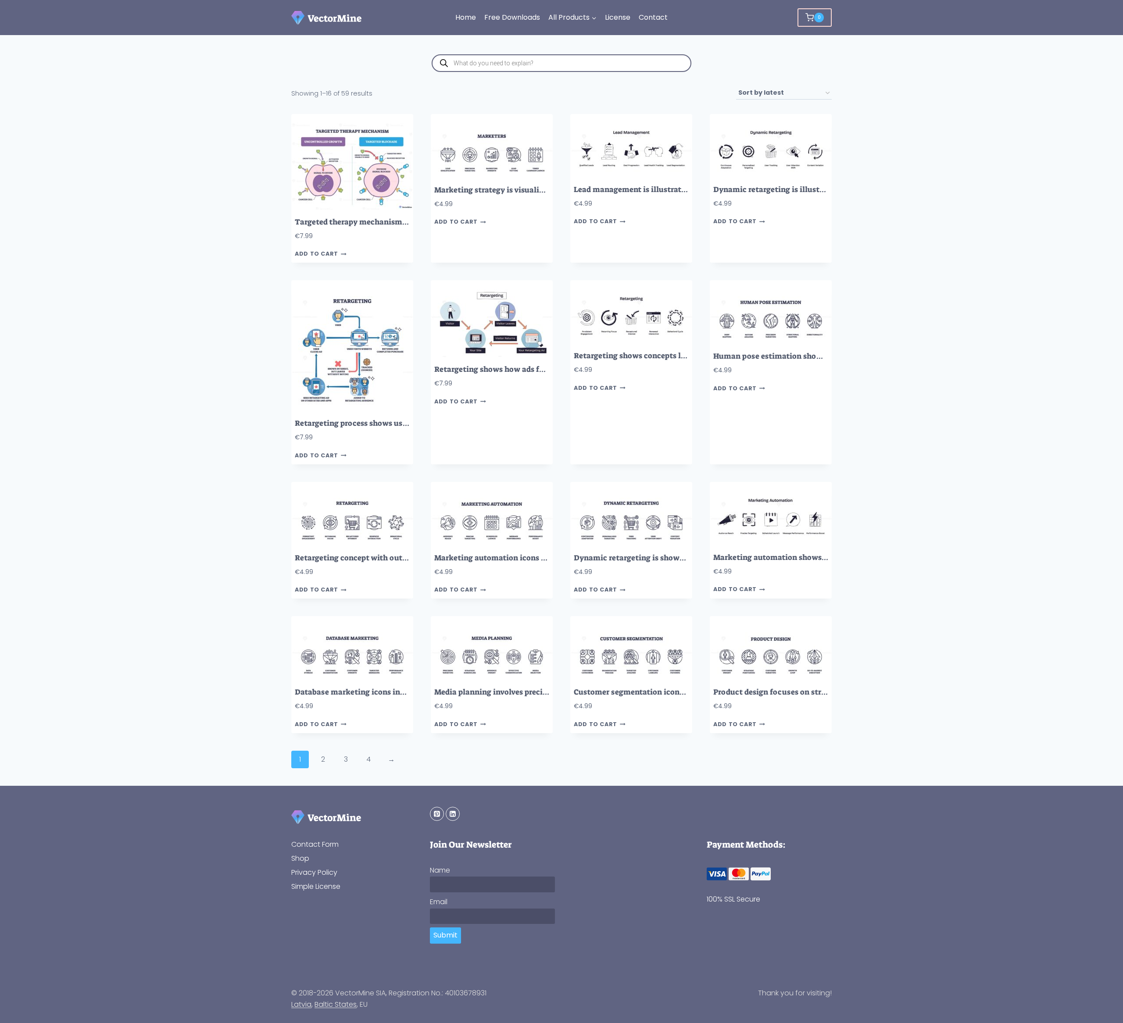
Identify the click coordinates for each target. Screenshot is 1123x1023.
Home (465, 17)
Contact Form (315, 844)
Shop (300, 858)
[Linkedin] (453, 814)
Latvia (301, 1004)
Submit (445, 935)
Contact (653, 17)
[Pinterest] (437, 814)
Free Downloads (512, 17)
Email (438, 902)
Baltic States (336, 1004)
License (617, 17)
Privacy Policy (314, 872)
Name (440, 870)
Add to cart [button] (316, 254)
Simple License (315, 886)
